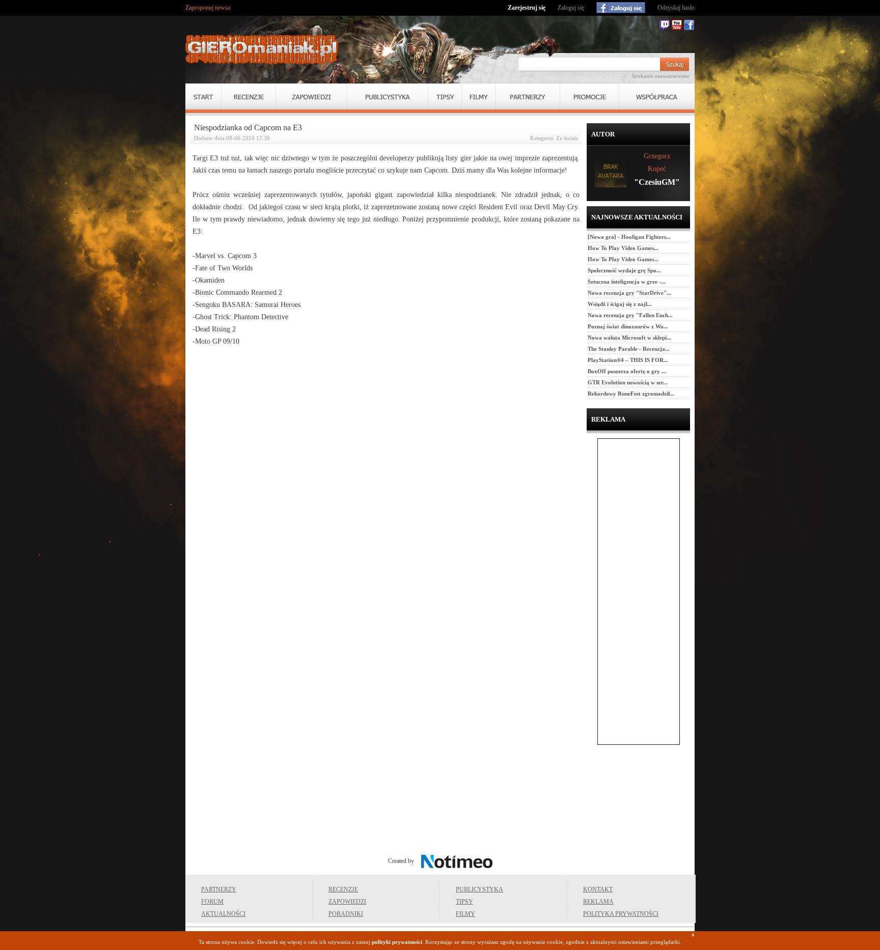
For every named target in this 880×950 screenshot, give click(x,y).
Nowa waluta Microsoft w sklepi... (629, 337)
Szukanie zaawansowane (661, 76)
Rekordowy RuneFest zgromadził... (631, 393)
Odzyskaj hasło (676, 7)
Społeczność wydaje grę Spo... (624, 270)
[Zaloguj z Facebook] (620, 7)
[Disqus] (386, 483)
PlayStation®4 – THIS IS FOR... (628, 360)
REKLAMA (598, 901)
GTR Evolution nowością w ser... (628, 382)
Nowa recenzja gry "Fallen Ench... (630, 315)
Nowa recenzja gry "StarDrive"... (629, 293)
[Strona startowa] (261, 49)
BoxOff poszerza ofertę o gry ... (627, 371)
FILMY (465, 913)
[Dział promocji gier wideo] (589, 96)
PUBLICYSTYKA (479, 889)
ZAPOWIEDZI (347, 901)
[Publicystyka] (387, 96)
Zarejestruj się (526, 7)
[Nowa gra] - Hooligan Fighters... (629, 237)
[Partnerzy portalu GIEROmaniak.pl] (528, 96)
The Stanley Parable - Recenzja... (629, 349)
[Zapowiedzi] (311, 96)
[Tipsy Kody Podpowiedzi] (444, 96)
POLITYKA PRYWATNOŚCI (620, 913)
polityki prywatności (397, 942)
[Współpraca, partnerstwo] (657, 96)
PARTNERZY (218, 889)
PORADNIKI (345, 913)
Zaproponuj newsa (207, 7)
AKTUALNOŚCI (223, 913)
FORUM (212, 901)
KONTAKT (598, 889)
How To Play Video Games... (623, 248)
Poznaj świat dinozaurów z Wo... (628, 326)
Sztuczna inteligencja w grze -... (627, 281)
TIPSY (464, 901)
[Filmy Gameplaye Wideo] (478, 96)
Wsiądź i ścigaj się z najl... (620, 304)
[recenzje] (249, 96)
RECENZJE (343, 889)
